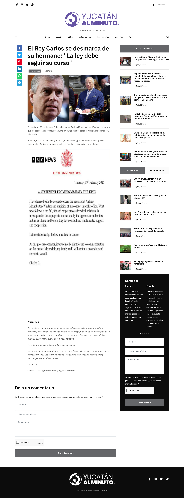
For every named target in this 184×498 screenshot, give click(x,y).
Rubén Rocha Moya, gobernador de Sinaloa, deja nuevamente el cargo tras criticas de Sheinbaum (151, 154)
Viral (131, 37)
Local (58, 37)
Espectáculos (103, 37)
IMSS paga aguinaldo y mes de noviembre (148, 263)
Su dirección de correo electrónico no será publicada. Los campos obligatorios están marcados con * (143, 380)
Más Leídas (132, 170)
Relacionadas (157, 170)
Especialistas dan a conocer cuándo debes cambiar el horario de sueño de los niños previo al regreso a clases (150, 77)
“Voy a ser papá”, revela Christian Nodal (150, 246)
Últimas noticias (145, 48)
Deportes (119, 37)
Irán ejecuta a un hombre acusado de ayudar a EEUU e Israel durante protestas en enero (150, 97)
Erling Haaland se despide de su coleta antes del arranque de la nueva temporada (149, 135)
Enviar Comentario (65, 453)
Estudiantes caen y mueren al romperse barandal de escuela (149, 230)
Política (70, 37)
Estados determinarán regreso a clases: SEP (150, 197)
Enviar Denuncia (144, 402)
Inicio (47, 37)
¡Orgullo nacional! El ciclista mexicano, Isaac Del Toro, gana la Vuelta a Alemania (150, 116)
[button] (140, 333)
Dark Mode (161, 5)
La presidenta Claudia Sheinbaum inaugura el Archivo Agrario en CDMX (151, 58)
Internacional (85, 37)
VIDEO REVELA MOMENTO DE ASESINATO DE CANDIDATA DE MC (150, 180)
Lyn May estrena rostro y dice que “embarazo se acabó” (150, 213)
